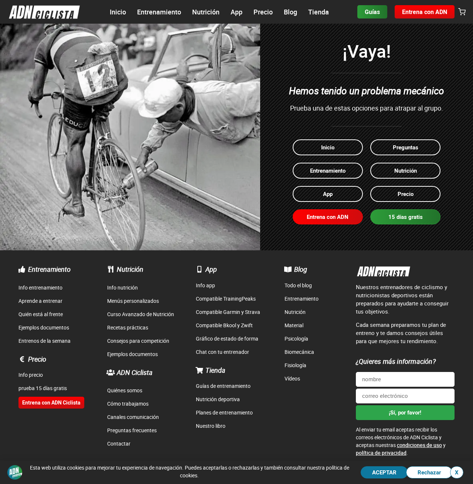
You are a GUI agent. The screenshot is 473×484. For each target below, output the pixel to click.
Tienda (215, 370)
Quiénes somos (124, 390)
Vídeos (292, 378)
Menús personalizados (133, 300)
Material (294, 325)
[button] (462, 12)
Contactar (118, 443)
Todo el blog (298, 285)
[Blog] (288, 269)
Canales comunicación (133, 416)
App (211, 269)
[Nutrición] (110, 269)
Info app (205, 285)
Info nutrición (122, 287)
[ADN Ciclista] (110, 372)
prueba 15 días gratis (42, 388)
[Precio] (21, 359)
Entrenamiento (49, 269)
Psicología (296, 338)
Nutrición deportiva (218, 399)
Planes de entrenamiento (224, 412)
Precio (37, 359)
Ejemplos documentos (43, 327)
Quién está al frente (40, 314)
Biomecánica (299, 351)
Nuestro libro (210, 425)
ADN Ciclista (135, 372)
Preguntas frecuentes (132, 430)
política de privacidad (381, 452)
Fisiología (295, 365)
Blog (300, 269)
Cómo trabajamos (128, 403)
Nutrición (130, 269)
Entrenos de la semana (44, 340)
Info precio (30, 374)
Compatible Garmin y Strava (228, 311)
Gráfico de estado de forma (227, 338)
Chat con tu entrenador (222, 351)
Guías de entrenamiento (223, 385)
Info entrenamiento (40, 287)
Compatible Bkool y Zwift (224, 325)
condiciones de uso (419, 445)
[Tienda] (199, 370)
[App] (199, 269)
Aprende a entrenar (40, 300)
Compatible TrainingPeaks (226, 298)
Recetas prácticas (127, 327)
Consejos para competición (138, 340)
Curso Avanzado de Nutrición (140, 314)
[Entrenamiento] (21, 269)
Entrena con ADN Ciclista (51, 402)
